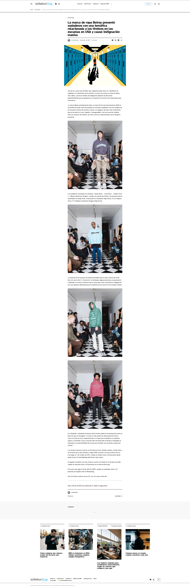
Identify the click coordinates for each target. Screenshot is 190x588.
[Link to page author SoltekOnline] (69, 492)
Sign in (148, 3)
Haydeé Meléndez (103, 526)
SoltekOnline (75, 40)
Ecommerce (68, 578)
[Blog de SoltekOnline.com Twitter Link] (58, 4)
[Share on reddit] (118, 40)
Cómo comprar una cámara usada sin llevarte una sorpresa (51, 555)
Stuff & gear (37, 9)
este (101, 486)
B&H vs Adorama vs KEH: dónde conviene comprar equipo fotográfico (79, 555)
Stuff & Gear (60, 578)
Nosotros (52, 578)
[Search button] (159, 4)
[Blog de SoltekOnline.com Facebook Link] (56, 4)
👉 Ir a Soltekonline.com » (65, 580)
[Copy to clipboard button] (121, 40)
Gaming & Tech (88, 578)
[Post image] (52, 539)
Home (31, 9)
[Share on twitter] (115, 40)
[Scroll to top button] (158, 579)
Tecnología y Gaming (116, 526)
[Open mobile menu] (31, 4)
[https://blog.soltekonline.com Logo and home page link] (44, 3)
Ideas (94, 578)
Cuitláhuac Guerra (46, 526)
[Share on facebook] (112, 40)
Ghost (59, 585)
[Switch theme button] (155, 4)
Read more (118, 496)
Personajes (53, 580)
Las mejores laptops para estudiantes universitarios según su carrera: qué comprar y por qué (108, 565)
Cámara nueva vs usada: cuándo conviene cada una (137, 554)
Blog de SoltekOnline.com (69, 585)
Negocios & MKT (77, 578)
